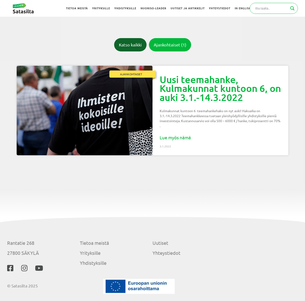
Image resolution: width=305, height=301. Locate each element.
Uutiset (160, 243)
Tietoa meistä (94, 243)
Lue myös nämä (175, 137)
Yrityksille (90, 253)
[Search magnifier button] (292, 8)
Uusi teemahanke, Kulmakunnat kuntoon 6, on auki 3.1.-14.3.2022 (220, 88)
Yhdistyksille (93, 263)
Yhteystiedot (166, 253)
